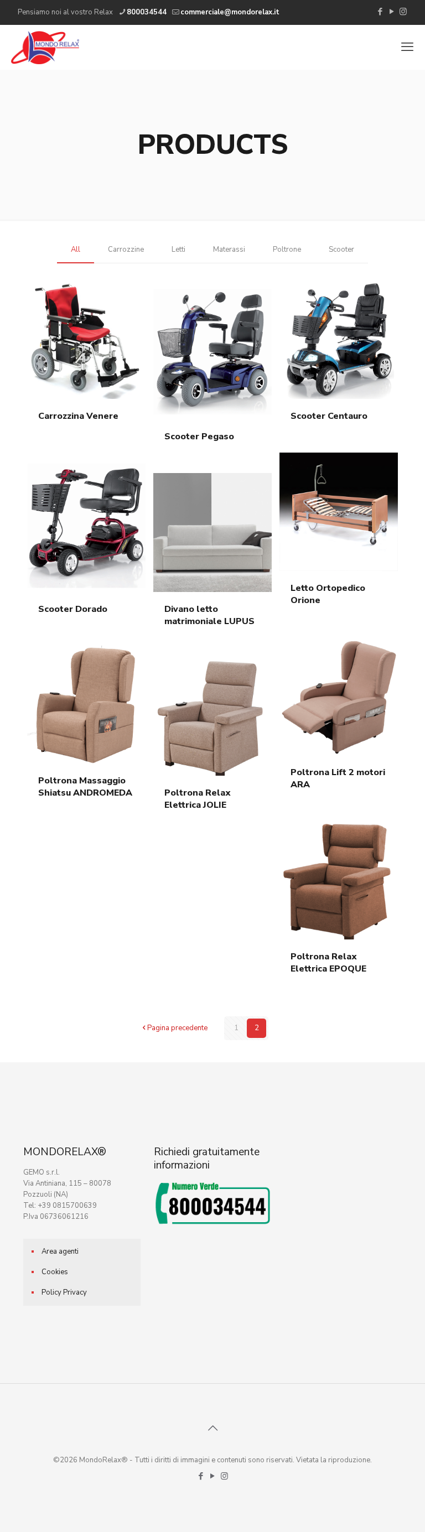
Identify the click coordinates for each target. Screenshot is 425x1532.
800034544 (147, 12)
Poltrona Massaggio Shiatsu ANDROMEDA (85, 787)
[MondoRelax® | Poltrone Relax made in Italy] (45, 47)
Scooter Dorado (72, 609)
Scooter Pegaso (199, 436)
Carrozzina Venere (78, 416)
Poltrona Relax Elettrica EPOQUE (328, 963)
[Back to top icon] (212, 1428)
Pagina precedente (177, 1028)
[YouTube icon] (391, 11)
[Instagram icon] (403, 11)
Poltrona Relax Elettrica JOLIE (197, 799)
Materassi (229, 250)
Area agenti (60, 1251)
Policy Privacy (64, 1292)
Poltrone (287, 250)
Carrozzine (126, 250)
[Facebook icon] (380, 11)
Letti (178, 250)
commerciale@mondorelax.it (229, 12)
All (75, 250)
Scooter (341, 250)
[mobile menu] (407, 47)
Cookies (55, 1272)
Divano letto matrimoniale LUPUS (209, 615)
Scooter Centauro (329, 416)
